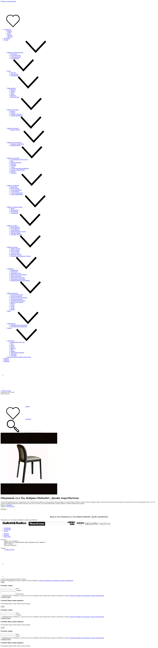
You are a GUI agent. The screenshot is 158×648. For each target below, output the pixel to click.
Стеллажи (13, 165)
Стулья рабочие (15, 191)
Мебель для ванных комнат (15, 207)
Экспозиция (7, 529)
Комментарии (20, 594)
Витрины (13, 164)
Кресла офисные (15, 227)
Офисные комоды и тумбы (18, 231)
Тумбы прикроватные (17, 115)
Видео (9, 34)
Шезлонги (13, 95)
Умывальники (14, 210)
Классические (14, 74)
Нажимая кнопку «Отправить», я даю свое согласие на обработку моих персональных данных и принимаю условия (53, 595)
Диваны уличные (15, 248)
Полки (12, 346)
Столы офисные (15, 228)
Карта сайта (7, 536)
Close (2, 582)
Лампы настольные (16, 276)
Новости (9, 31)
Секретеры (14, 173)
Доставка (9, 35)
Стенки (13, 167)
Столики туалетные (16, 114)
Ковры (9, 311)
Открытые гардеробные (17, 144)
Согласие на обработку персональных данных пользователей (56, 580)
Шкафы (13, 309)
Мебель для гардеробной (14, 142)
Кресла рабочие (15, 188)
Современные (14, 75)
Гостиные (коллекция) (17, 294)
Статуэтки (13, 355)
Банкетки (13, 89)
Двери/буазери (11, 323)
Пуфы (12, 94)
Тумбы (12, 308)
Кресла (12, 92)
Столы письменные (16, 190)
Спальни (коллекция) (16, 299)
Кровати (13, 112)
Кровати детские (15, 129)
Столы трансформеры (17, 194)
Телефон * (19, 590)
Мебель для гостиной (13, 158)
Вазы (12, 349)
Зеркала (9, 328)
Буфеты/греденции (16, 162)
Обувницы (14, 354)
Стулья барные (15, 58)
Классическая (14, 211)
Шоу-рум (9, 37)
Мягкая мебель (11, 88)
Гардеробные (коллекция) (18, 300)
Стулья (12, 306)
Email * (18, 636)
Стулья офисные (15, 230)
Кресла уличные (15, 250)
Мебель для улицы (12, 247)
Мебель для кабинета (13, 185)
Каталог (6, 40)
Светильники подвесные (18, 277)
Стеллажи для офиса (16, 234)
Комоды (13, 111)
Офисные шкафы (15, 233)
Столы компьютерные (17, 193)
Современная (14, 213)
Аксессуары (10, 340)
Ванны (12, 208)
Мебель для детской (12, 128)
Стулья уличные (15, 253)
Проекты (6, 360)
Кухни (9, 71)
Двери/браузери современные (19, 326)
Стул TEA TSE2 (10, 506)
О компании (7, 29)
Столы (12, 305)
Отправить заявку (5, 597)
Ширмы (13, 351)
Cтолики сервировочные (18, 170)
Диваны (13, 91)
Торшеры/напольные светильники (20, 280)
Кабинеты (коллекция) (17, 302)
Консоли (13, 171)
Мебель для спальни (13, 109)
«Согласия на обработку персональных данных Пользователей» (86, 595)
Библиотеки (14, 187)
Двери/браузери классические (19, 325)
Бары (12, 161)
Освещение (10, 268)
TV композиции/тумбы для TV (19, 159)
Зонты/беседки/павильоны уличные (21, 256)
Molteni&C (9, 505)
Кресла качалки (15, 97)
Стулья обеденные (16, 57)
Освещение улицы (16, 273)
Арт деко (13, 72)
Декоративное (14, 270)
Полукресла (14, 54)
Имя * (18, 588)
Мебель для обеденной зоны (15, 52)
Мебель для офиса (12, 225)
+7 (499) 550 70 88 (6, 391)
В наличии (7, 38)
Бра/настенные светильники (18, 274)
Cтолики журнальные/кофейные (20, 168)
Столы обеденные (16, 55)
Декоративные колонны (17, 352)
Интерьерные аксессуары (18, 342)
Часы (12, 343)
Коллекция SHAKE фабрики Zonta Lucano (19, 357)
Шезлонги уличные (16, 254)
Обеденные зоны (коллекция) (19, 297)
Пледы (12, 345)
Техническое (14, 271)
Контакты (6, 361)
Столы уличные (15, 251)
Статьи (9, 32)
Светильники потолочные (18, 279)
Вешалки (13, 348)
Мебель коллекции (12, 293)
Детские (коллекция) (16, 296)
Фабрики (6, 358)
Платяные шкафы (15, 145)
